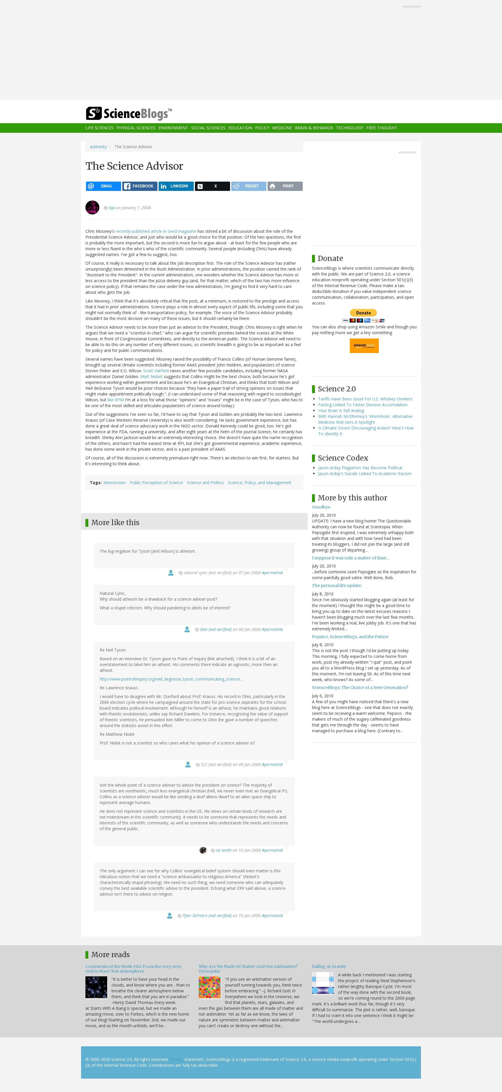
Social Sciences (208, 128)
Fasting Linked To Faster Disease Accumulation (363, 404)
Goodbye (321, 507)
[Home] (140, 114)
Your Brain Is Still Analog (341, 410)
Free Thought (381, 128)
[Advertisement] (251, 50)
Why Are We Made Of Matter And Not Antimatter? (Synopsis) (248, 968)
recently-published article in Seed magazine (156, 231)
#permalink (272, 572)
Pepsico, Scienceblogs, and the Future (350, 636)
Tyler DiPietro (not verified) (207, 915)
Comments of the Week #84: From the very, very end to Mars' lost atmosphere (133, 968)
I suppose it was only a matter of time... (350, 558)
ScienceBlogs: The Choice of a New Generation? (360, 687)
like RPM (115, 399)
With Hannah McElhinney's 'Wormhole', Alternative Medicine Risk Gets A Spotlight (365, 419)
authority (98, 146)
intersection (115, 482)
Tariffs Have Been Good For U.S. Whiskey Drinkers (365, 399)
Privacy (176, 1059)
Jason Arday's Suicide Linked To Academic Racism (365, 473)
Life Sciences (99, 128)
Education (240, 128)
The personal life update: (337, 585)
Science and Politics (205, 482)
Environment (173, 128)
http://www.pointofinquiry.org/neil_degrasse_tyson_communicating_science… (171, 679)
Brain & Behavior (314, 128)
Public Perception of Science (156, 482)
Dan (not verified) (216, 629)
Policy (262, 128)
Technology (349, 128)
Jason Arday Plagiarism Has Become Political (360, 467)
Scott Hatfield (156, 370)
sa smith (224, 850)
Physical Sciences (135, 128)
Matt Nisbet (151, 376)
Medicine (282, 128)
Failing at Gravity (329, 966)
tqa (112, 207)
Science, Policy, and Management (259, 482)
